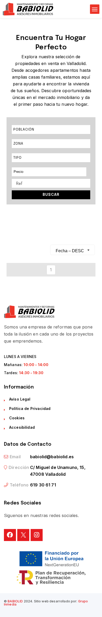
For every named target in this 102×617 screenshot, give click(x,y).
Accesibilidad (22, 427)
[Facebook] (10, 535)
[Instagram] (37, 535)
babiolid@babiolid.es (52, 456)
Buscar (51, 195)
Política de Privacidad (29, 408)
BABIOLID (15, 601)
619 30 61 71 (43, 484)
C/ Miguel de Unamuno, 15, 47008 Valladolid (58, 471)
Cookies (17, 418)
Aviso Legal (20, 399)
